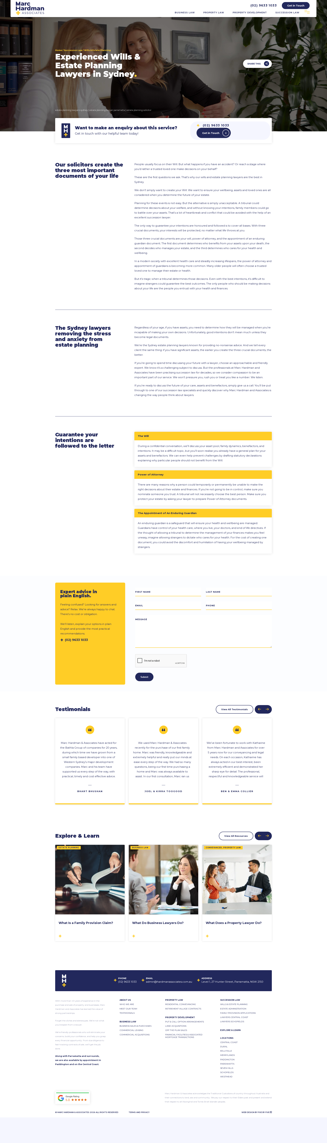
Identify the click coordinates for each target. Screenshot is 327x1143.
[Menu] (307, 12)
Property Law (213, 12)
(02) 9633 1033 (264, 5)
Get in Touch (210, 133)
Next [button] (267, 709)
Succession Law (287, 12)
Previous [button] (259, 709)
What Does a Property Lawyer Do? (234, 923)
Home (58, 50)
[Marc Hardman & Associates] (30, 14)
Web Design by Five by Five (256, 1112)
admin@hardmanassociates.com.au (169, 981)
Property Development (250, 12)
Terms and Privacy (139, 1112)
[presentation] (161, 661)
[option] (90, 761)
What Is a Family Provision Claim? (86, 923)
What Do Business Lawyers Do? (158, 923)
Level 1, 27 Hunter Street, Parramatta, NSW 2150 (232, 981)
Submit (144, 677)
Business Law (185, 12)
